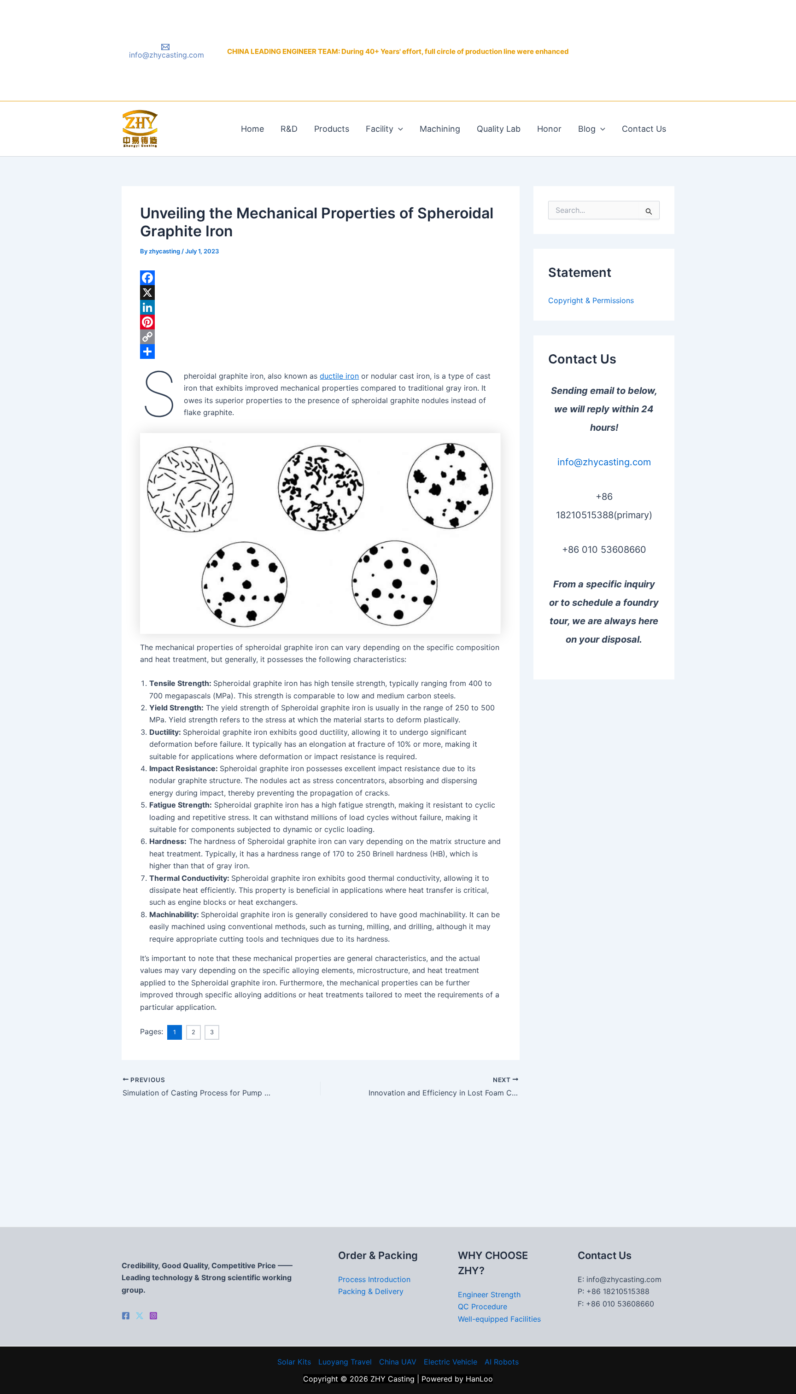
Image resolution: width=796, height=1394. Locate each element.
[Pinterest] (320, 322)
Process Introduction (374, 1279)
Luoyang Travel (345, 1361)
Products (331, 129)
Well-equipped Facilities (499, 1319)
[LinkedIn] (320, 307)
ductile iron (339, 376)
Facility (379, 129)
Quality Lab (499, 129)
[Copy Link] (320, 336)
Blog (587, 129)
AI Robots (502, 1361)
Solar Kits (294, 1361)
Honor (549, 129)
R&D (289, 129)
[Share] (320, 351)
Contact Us (644, 129)
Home (252, 129)
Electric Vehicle (450, 1361)
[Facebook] (320, 277)
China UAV (397, 1361)
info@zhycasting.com (604, 462)
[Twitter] (139, 1316)
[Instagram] (153, 1316)
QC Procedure (482, 1306)
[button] (398, 129)
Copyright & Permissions (591, 300)
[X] (320, 292)
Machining (440, 129)
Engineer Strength (489, 1294)
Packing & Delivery (371, 1291)
